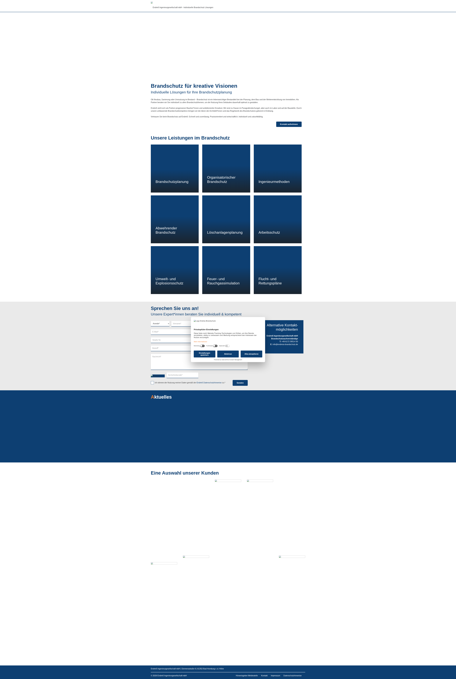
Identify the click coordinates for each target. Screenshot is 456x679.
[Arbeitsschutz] (278, 219)
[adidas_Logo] (292, 569)
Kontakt (264, 676)
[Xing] (295, 668)
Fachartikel (160, 435)
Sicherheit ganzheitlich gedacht (174, 438)
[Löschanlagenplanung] (226, 219)
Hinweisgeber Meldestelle (247, 676)
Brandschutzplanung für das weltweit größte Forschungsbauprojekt (277, 441)
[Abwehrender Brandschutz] (175, 219)
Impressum (275, 676)
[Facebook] (300, 668)
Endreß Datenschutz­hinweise (209, 383)
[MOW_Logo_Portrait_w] (228, 569)
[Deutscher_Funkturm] (196, 569)
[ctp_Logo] (164, 568)
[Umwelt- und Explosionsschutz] (175, 270)
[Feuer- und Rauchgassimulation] (226, 270)
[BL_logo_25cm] (260, 569)
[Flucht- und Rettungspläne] (278, 270)
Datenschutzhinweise (292, 676)
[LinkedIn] (290, 668)
